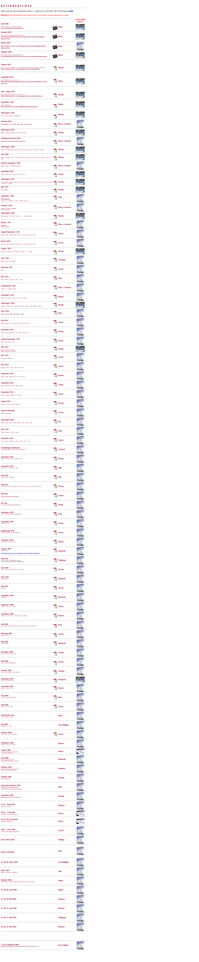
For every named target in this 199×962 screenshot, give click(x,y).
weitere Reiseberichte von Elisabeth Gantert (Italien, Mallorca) (20, 553)
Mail (71, 11)
